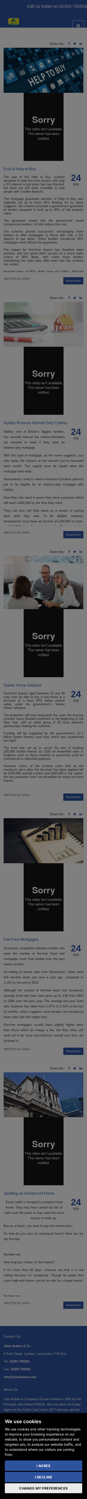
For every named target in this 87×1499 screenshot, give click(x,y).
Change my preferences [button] (43, 1488)
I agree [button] (43, 1466)
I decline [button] (43, 1477)
